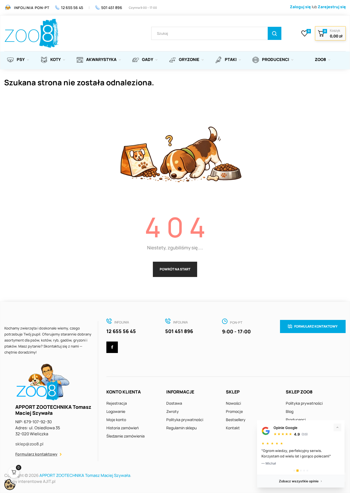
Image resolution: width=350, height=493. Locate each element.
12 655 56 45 (72, 7)
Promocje (234, 411)
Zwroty (172, 411)
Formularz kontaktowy (36, 454)
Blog (289, 411)
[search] (274, 33)
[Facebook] (112, 347)
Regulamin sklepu (181, 427)
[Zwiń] (337, 427)
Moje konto (116, 419)
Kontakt (233, 427)
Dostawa (174, 403)
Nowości (233, 403)
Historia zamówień (122, 427)
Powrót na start (175, 269)
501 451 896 (111, 7)
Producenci (296, 419)
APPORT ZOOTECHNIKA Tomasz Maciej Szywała (84, 475)
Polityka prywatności (184, 419)
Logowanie (115, 411)
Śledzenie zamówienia (125, 436)
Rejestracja (116, 403)
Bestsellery (236, 419)
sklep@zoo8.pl (29, 444)
